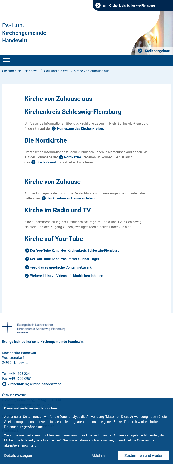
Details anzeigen (18, 455)
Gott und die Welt (56, 71)
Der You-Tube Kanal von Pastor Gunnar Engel (64, 259)
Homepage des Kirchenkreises (80, 129)
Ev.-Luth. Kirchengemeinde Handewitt (24, 33)
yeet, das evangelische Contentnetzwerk (61, 267)
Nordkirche (72, 157)
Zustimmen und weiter (143, 455)
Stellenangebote (157, 51)
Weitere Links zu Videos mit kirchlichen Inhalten (66, 276)
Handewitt (32, 71)
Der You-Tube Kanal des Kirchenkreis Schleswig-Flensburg (74, 251)
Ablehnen (100, 455)
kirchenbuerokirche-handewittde (34, 384)
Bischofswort (46, 162)
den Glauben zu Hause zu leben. (71, 198)
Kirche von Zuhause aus (91, 71)
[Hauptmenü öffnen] (6, 60)
